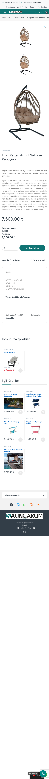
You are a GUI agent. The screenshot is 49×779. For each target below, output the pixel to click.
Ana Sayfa (6, 17)
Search (35, 11)
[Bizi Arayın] (43, 773)
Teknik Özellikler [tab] (11, 260)
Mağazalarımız (13, 7)
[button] (45, 26)
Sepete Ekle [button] (20, 370)
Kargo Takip (29, 7)
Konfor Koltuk (8, 350)
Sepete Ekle (34, 248)
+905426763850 (11, 2)
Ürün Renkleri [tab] (38, 260)
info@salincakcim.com (32, 2)
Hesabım (43, 7)
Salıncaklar (19, 17)
